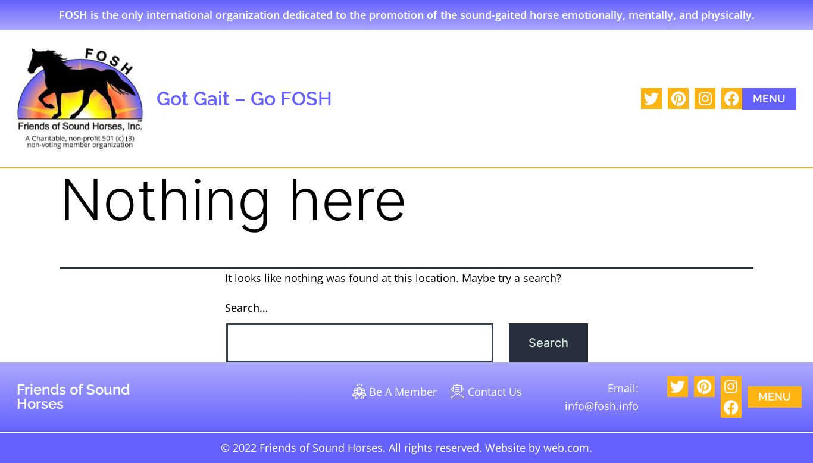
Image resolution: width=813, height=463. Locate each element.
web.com (566, 447)
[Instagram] (705, 98)
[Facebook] (731, 98)
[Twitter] (651, 98)
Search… (246, 308)
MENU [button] (769, 98)
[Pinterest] (678, 98)
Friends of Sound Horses (73, 396)
